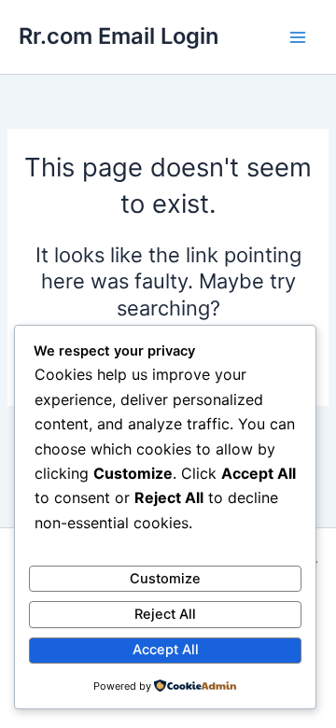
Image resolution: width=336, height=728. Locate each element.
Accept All (166, 649)
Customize (165, 578)
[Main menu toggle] (297, 37)
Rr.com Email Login (118, 35)
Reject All (165, 614)
